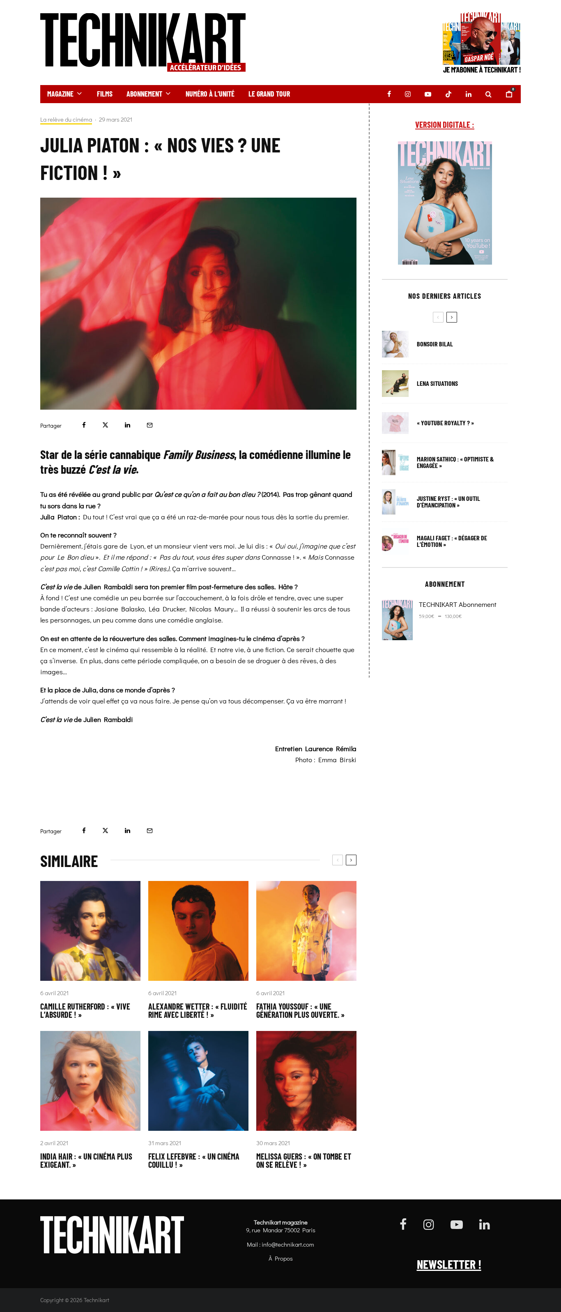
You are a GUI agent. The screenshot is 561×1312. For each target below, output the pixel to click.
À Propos (281, 1258)
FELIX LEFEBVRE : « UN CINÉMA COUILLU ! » (193, 1160)
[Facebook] (389, 94)
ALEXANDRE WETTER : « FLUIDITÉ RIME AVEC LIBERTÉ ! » (197, 1010)
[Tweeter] (105, 425)
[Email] (150, 425)
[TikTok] (448, 94)
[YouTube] (428, 94)
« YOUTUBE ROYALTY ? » (445, 423)
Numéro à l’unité (210, 93)
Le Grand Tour (269, 93)
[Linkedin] (468, 94)
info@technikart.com (288, 1244)
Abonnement (144, 93)
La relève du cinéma (66, 119)
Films (105, 93)
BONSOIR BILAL (435, 344)
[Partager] (84, 425)
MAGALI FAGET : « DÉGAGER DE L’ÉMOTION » (452, 541)
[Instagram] (408, 94)
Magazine (60, 93)
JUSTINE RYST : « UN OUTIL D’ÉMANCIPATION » (448, 501)
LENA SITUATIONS (437, 383)
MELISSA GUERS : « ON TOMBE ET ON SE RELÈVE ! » (303, 1160)
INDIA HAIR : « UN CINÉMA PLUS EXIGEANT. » (86, 1160)
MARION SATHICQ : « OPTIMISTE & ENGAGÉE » (455, 462)
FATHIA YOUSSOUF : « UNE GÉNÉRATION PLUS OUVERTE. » (300, 1010)
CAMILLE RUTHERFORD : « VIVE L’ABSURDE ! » (85, 1010)
